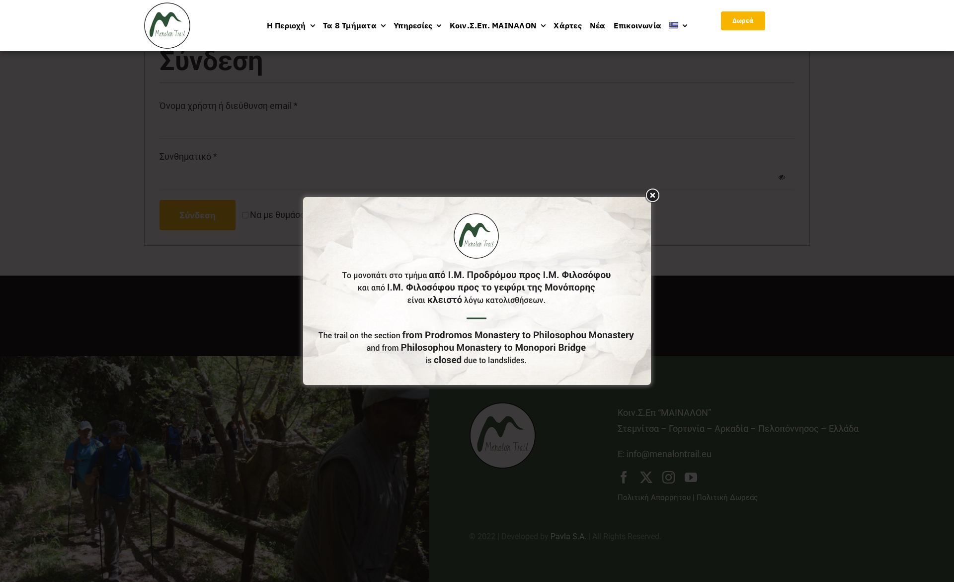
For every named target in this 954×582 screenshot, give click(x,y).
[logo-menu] (167, 6)
